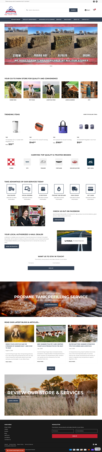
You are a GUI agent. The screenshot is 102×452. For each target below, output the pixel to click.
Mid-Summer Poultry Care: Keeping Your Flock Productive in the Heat (50, 345)
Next (94, 44)
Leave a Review (13, 400)
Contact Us (85, 19)
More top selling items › (90, 114)
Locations (7, 437)
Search (74, 10)
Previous (7, 44)
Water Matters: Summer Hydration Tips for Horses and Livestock (82, 345)
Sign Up (51, 268)
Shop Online (16, 19)
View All (51, 368)
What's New (67, 19)
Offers (6, 429)
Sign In (88, 10)
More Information (11, 246)
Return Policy (20, 444)
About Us (76, 19)
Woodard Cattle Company (47, 19)
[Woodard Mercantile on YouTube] (96, 444)
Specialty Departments (30, 19)
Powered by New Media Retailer (27, 449)
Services (58, 19)
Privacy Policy (12, 444)
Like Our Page (59, 219)
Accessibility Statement (10, 446)
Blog (6, 433)
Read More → (9, 361)
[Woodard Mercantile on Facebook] (93, 444)
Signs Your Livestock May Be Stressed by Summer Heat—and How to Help (19, 346)
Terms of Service (29, 444)
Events (6, 431)
